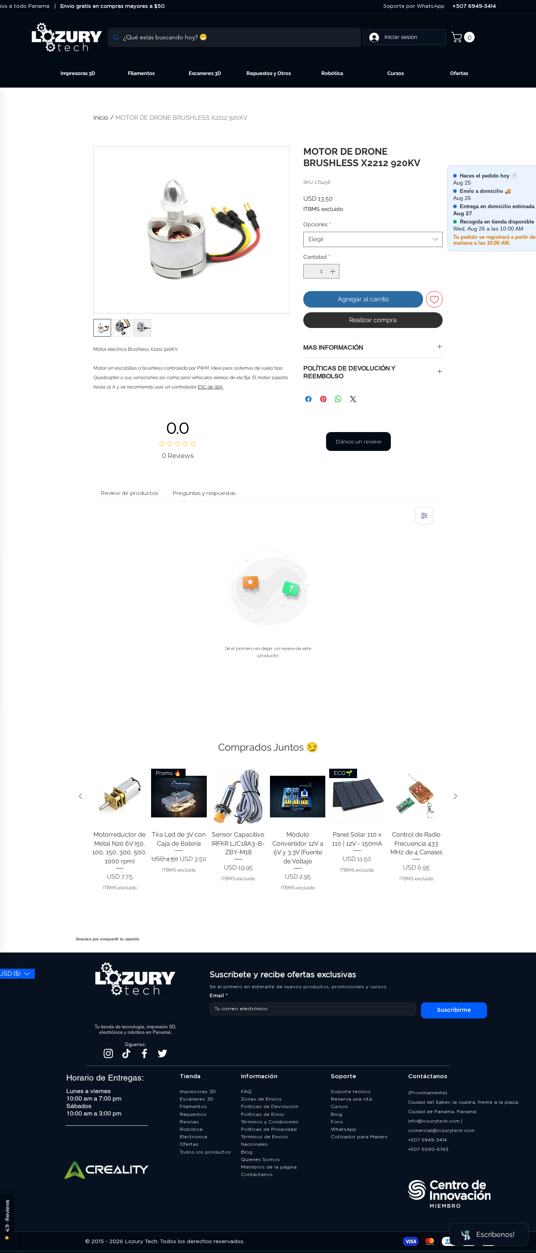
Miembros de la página (269, 1167)
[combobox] (373, 239)
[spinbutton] (321, 271)
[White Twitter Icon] (162, 1053)
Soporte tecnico (351, 1091)
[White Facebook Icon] (144, 1053)
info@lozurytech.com (433, 1121)
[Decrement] (309, 271)
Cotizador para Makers (359, 1136)
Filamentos (193, 1106)
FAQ (246, 1091)
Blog (246, 1152)
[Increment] (333, 271)
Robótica (191, 1129)
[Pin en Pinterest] (323, 399)
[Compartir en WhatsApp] (338, 399)
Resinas (189, 1121)
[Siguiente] (455, 796)
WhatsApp (343, 1129)
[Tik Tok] (126, 1053)
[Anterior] (80, 796)
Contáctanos (257, 1174)
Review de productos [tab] (129, 492)
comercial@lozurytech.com (441, 1130)
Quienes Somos (260, 1159)
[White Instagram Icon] (108, 1053)
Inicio (100, 117)
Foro (337, 1121)
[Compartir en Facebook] (308, 399)
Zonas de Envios (261, 1099)
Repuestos (193, 1114)
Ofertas (189, 1144)
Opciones (317, 224)
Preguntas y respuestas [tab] (203, 492)
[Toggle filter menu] (424, 516)
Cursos (339, 1106)
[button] (464, 37)
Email (219, 995)
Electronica (193, 1136)
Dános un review (358, 441)
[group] (268, 849)
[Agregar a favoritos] (434, 299)
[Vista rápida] (119, 796)
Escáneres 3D (196, 1099)
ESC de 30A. (210, 387)
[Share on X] (353, 399)
